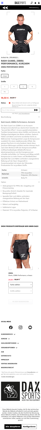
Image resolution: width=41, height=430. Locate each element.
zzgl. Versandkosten (24, 113)
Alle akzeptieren (13, 426)
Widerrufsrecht (7, 368)
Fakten (3, 182)
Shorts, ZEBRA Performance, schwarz (20, 275)
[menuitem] (7, 2)
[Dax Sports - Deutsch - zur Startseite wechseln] (20, 3)
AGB (2, 352)
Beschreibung (6, 117)
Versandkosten (31, 372)
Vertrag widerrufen (9, 364)
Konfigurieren (29, 426)
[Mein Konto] (39, 3)
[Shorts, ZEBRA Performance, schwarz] (20, 251)
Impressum (5, 360)
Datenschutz (6, 356)
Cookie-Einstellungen (7, 377)
